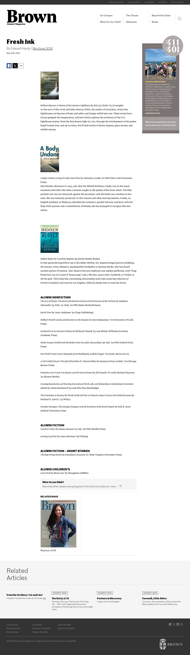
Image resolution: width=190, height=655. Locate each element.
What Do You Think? (110, 21)
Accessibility (70, 641)
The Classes (132, 15)
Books (155, 21)
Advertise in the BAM (41, 628)
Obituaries (131, 21)
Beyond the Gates (161, 15)
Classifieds (149, 2)
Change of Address (40, 632)
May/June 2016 (43, 48)
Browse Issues (134, 2)
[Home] (33, 17)
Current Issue (12, 625)
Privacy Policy (58, 641)
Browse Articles (116, 2)
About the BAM (177, 2)
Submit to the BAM (66, 628)
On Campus (106, 15)
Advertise (163, 2)
